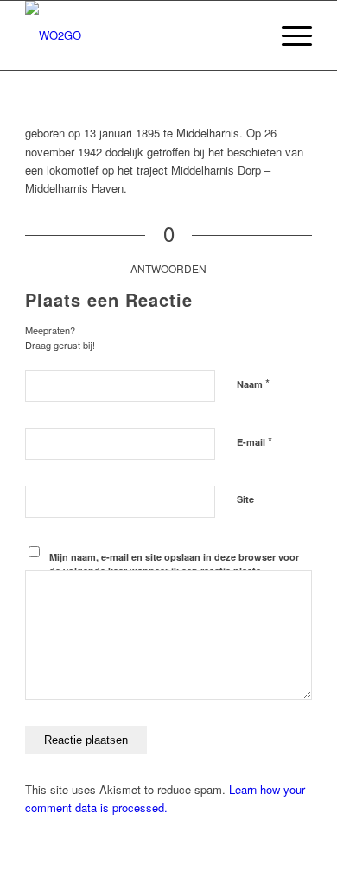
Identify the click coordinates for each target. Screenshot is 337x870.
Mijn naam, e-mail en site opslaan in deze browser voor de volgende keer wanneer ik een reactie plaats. (174, 564)
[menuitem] (247, 35)
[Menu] (288, 35)
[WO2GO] (139, 35)
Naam (253, 383)
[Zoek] (247, 35)
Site (245, 498)
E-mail (254, 441)
